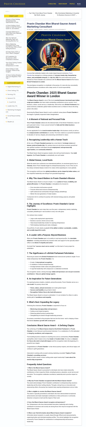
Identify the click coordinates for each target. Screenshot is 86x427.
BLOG (79, 4)
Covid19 (12, 102)
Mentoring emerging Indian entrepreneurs (43, 309)
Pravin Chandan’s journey (43, 143)
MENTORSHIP (63, 4)
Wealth (10, 122)
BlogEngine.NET (13, 127)
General (11, 98)
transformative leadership (50, 130)
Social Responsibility (60, 29)
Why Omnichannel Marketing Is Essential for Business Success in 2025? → (67, 14)
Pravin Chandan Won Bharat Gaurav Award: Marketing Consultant (52, 25)
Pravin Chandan (66, 282)
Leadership (12, 106)
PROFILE (72, 4)
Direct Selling (12, 90)
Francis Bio (12, 129)
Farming (11, 94)
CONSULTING (52, 4)
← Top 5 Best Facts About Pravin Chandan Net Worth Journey (39, 14)
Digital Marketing (13, 87)
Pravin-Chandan (38, 29)
